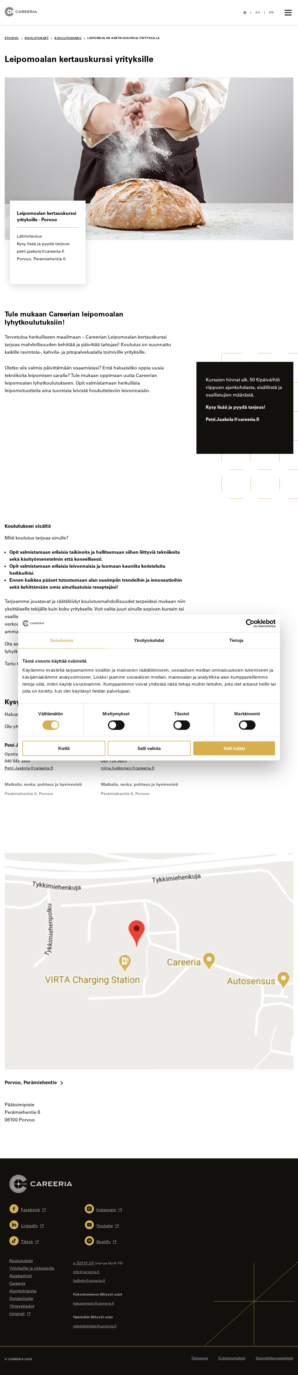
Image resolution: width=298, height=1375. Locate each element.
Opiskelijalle (21, 1298)
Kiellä (64, 748)
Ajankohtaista (22, 1290)
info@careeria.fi (86, 1271)
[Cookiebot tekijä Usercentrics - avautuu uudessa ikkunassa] (250, 623)
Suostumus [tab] (62, 640)
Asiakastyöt (20, 1275)
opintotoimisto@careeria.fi (94, 1325)
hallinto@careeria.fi (89, 1280)
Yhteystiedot (21, 1306)
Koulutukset (37, 38)
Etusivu (12, 38)
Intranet (17, 1313)
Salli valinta (149, 748)
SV (258, 12)
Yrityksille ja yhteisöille (31, 1268)
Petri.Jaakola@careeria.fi (29, 768)
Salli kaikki (234, 748)
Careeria (17, 1283)
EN (271, 12)
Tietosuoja (199, 1357)
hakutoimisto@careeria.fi (93, 1303)
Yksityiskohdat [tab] (149, 640)
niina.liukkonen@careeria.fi (128, 768)
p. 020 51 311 (83, 1263)
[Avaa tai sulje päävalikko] (288, 12)
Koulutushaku (67, 38)
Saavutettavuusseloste (274, 1357)
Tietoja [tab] (236, 640)
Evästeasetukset (232, 1357)
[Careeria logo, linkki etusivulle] (21, 12)
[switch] (116, 725)
